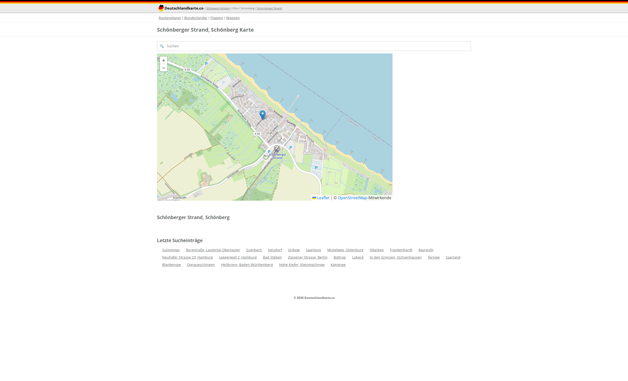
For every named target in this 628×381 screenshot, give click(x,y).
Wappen (233, 17)
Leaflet (322, 197)
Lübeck (358, 257)
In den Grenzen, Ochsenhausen (396, 257)
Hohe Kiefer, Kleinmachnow (302, 264)
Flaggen (216, 17)
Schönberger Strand (269, 8)
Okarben (377, 250)
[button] (263, 115)
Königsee (338, 264)
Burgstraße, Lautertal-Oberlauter (213, 250)
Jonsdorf (275, 250)
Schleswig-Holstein (218, 8)
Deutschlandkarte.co (184, 8)
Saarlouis (313, 250)
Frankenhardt (401, 250)
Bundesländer (196, 17)
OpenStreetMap (352, 197)
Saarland (453, 257)
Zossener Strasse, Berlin (307, 257)
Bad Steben (272, 257)
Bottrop (340, 257)
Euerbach (254, 250)
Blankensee (171, 264)
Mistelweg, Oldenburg (345, 250)
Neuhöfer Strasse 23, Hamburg (187, 257)
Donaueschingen (201, 264)
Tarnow (434, 257)
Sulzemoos (171, 250)
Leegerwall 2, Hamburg (238, 257)
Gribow (294, 250)
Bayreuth (426, 250)
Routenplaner (170, 17)
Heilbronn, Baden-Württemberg (247, 264)
